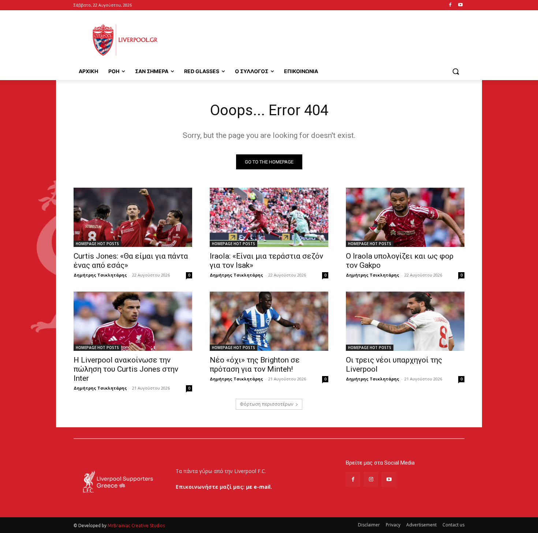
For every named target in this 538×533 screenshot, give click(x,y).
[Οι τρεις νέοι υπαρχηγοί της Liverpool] (405, 321)
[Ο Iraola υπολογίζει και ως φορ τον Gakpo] (405, 217)
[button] (455, 71)
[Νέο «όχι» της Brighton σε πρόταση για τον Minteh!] (269, 321)
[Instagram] (371, 479)
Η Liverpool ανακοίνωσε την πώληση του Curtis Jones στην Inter (126, 369)
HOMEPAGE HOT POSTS (97, 243)
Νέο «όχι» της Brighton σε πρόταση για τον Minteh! (255, 365)
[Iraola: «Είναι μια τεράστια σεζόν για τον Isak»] (269, 217)
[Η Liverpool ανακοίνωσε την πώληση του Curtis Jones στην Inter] (133, 321)
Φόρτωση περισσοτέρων (266, 404)
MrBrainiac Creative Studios (136, 525)
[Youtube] (460, 5)
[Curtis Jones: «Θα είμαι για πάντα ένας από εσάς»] (133, 217)
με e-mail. (259, 486)
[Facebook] (450, 5)
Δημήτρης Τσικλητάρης (100, 275)
